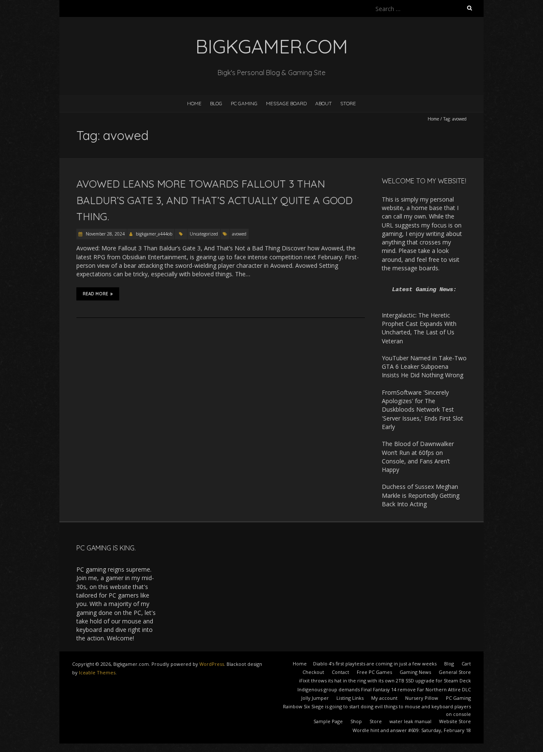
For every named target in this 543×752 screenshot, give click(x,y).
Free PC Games (374, 672)
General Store (455, 672)
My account (384, 698)
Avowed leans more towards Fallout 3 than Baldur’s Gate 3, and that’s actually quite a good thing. (214, 200)
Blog (216, 103)
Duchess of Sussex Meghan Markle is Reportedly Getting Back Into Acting (420, 495)
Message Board (286, 103)
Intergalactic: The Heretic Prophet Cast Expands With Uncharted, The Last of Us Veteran (419, 328)
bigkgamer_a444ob (154, 234)
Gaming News (415, 672)
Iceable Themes (97, 672)
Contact (340, 672)
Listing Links (350, 698)
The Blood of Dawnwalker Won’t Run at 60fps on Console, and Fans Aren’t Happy (418, 457)
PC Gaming (244, 103)
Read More (95, 294)
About (323, 103)
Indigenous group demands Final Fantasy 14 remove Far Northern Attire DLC (384, 689)
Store (348, 103)
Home (194, 103)
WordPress (211, 664)
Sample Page (328, 721)
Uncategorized (204, 234)
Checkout (313, 672)
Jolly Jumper (315, 698)
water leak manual (410, 721)
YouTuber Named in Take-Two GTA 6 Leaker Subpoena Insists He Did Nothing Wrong (424, 366)
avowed (239, 234)
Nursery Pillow (421, 698)
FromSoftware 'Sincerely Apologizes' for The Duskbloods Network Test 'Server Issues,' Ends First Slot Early (422, 409)
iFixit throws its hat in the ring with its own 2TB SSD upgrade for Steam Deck (385, 680)
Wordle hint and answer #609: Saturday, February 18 (412, 730)
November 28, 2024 (104, 234)
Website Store (455, 721)
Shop (356, 721)
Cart (466, 663)
